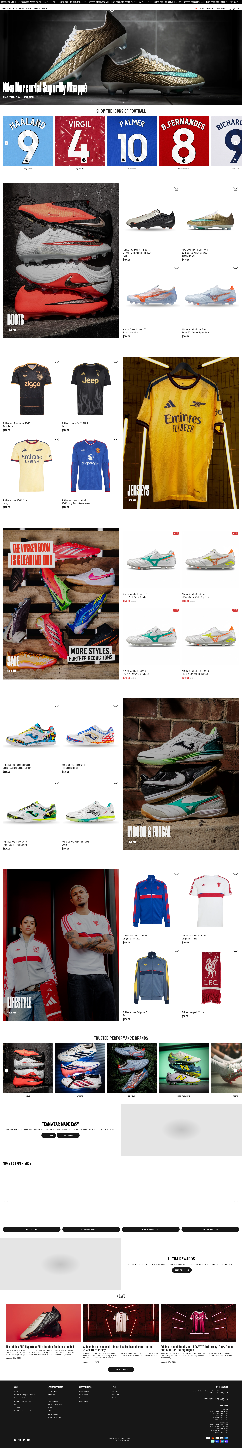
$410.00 (185, 259)
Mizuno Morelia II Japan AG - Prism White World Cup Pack (136, 672)
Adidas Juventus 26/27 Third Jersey (75, 425)
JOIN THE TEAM (182, 1270)
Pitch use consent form (121, 1398)
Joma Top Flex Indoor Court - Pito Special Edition (75, 766)
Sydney (225, 1409)
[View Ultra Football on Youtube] (28, 1439)
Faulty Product (53, 1411)
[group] (121, 143)
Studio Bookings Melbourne (24, 1395)
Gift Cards (83, 1401)
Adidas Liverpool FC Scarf (193, 1012)
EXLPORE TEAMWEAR (68, 1135)
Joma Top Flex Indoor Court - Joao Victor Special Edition (15, 843)
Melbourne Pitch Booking (23, 1398)
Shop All (11, 329)
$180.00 (6, 771)
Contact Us (51, 1395)
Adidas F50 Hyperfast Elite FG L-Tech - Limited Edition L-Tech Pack (137, 252)
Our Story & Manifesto (23, 1411)
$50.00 (185, 1016)
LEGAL (114, 1387)
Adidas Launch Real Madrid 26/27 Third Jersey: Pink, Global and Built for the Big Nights (197, 1348)
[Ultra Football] (121, 9)
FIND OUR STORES (32, 1229)
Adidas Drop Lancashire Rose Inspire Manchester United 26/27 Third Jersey (118, 1348)
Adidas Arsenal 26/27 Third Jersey (15, 502)
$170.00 (65, 771)
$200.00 (65, 507)
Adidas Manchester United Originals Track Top (135, 937)
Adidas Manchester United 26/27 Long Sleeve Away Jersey (76, 502)
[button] (230, 9)
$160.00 (6, 430)
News (15, 1404)
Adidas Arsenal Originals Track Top (137, 1014)
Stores (16, 1391)
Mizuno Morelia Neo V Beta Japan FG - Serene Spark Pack (195, 331)
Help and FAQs (52, 1391)
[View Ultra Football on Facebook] (19, 1439)
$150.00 (126, 942)
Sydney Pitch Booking (22, 1401)
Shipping (50, 1398)
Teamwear (82, 1398)
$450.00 (126, 259)
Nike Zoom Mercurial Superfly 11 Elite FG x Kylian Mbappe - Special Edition (195, 252)
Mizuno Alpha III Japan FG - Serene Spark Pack (135, 331)
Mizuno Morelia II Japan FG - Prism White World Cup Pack (136, 595)
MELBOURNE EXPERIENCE (91, 1229)
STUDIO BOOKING (210, 1229)
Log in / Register (54, 1417)
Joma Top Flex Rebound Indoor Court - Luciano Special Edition (17, 766)
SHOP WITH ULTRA (85, 1387)
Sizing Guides (52, 1414)
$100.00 (185, 942)
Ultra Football (126, 1438)
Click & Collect (53, 1401)
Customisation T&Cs (54, 1404)
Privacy (115, 1391)
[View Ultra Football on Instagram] (15, 1439)
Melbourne (224, 1422)
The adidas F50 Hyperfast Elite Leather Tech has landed (40, 1346)
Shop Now (8, 97)
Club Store (83, 1395)
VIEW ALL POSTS (121, 1369)
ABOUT (16, 1387)
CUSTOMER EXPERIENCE (55, 1387)
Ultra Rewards (84, 1391)
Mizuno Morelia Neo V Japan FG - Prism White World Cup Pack (196, 595)
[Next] (235, 143)
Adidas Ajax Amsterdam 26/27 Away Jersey (16, 425)
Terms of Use (117, 1395)
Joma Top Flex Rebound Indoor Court (75, 843)
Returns (50, 1407)
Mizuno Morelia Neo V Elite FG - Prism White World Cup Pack (196, 672)
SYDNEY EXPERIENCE (151, 1229)
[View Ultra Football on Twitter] (24, 1439)
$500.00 (126, 336)
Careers (17, 1407)
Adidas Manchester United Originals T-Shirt (194, 937)
